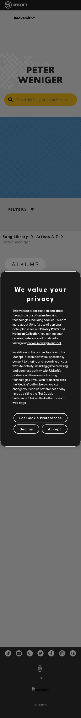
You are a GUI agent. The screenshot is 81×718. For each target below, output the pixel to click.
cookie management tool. (44, 343)
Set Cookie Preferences (40, 418)
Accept (54, 429)
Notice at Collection (25, 333)
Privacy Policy (49, 329)
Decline (26, 429)
